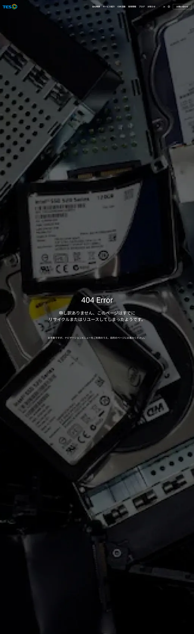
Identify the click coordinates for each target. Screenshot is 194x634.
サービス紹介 (109, 6)
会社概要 (96, 6)
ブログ (142, 6)
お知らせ (151, 6)
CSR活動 (121, 6)
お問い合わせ (182, 6)
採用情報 (132, 6)
